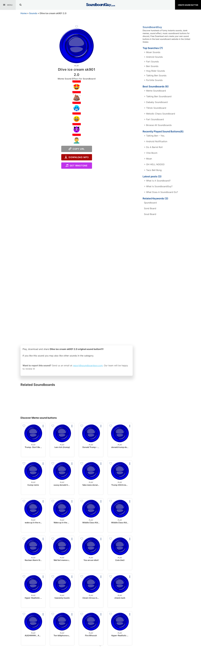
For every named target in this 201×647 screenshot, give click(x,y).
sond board (150, 208)
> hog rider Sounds (154, 70)
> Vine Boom (150, 152)
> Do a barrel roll (153, 147)
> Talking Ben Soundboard (157, 96)
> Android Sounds (153, 57)
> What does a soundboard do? (161, 192)
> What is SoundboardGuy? (158, 186)
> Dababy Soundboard (156, 102)
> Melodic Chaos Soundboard (159, 113)
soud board (150, 214)
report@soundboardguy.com (88, 365)
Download (33, 452)
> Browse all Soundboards (158, 125)
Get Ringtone (78, 165)
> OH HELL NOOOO (154, 164)
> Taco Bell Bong (153, 170)
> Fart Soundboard (154, 119)
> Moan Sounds (152, 52)
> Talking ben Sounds (155, 75)
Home (24, 13)
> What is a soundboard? (157, 180)
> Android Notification (155, 141)
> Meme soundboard (155, 90)
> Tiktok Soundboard (155, 108)
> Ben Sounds (151, 66)
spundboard (150, 202)
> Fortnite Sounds (153, 80)
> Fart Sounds (151, 61)
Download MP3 (78, 157)
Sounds (33, 13)
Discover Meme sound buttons (39, 417)
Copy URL (78, 149)
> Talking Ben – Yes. (154, 135)
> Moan (148, 158)
